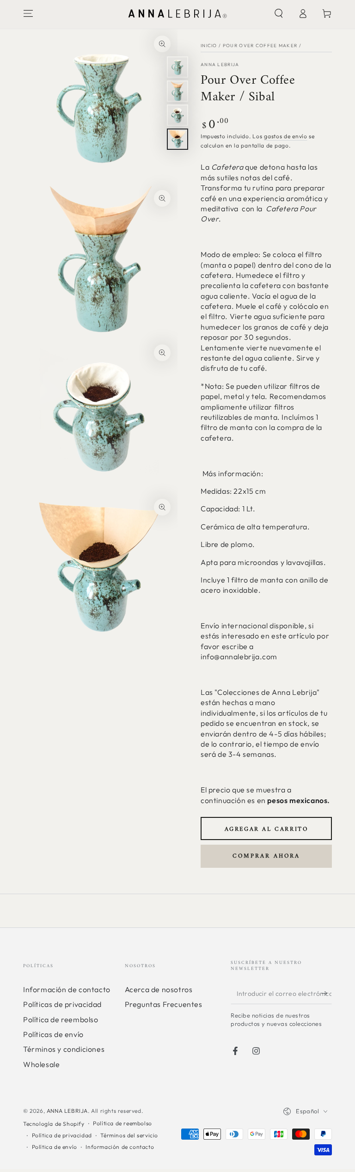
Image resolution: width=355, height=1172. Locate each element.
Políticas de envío (53, 1034)
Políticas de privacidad (62, 1004)
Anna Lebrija (220, 64)
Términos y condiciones (63, 1049)
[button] (279, 13)
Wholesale (41, 1064)
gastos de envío (285, 136)
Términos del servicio (129, 1135)
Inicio (209, 46)
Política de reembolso (60, 1019)
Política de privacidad (62, 1135)
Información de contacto (66, 989)
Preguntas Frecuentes (163, 1004)
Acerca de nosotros (159, 989)
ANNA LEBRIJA (67, 1110)
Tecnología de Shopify (54, 1123)
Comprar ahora (266, 856)
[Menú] (28, 13)
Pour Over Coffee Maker (260, 46)
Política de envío (54, 1146)
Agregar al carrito (266, 829)
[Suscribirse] (326, 993)
